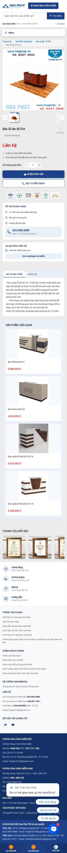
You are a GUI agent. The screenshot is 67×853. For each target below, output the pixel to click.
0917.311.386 (32, 748)
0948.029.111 (17, 748)
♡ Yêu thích (60, 24)
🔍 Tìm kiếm (56, 15)
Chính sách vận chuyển (12, 660)
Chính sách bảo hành (11, 655)
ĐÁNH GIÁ (32, 274)
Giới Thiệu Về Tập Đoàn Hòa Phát (17, 634)
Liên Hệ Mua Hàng (10, 621)
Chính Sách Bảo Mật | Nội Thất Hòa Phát (20, 673)
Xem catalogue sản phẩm (33, 256)
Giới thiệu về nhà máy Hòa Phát (16, 617)
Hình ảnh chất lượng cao (19, 250)
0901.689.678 (17, 777)
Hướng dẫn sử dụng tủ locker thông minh (20, 686)
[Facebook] (5, 725)
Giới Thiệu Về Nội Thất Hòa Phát (16, 630)
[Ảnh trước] (4, 117)
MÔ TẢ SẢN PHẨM (14, 274)
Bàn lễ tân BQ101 (16, 361)
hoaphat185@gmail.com (19, 710)
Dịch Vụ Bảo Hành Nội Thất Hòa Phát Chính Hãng (24, 668)
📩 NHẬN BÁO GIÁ (33, 174)
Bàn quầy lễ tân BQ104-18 (20, 503)
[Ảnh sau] (62, 117)
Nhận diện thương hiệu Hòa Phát (16, 626)
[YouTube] (13, 725)
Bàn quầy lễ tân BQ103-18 (20, 456)
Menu (11, 32)
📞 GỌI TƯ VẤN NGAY (33, 183)
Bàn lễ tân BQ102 (16, 409)
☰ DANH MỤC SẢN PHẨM (43, 5)
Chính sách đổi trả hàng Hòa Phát (17, 664)
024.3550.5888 (21, 230)
